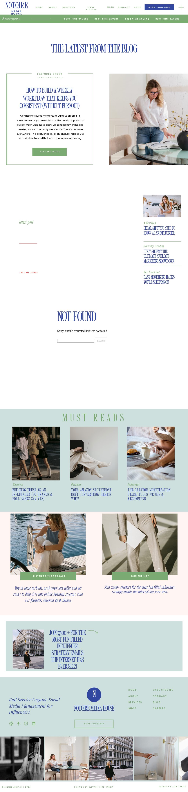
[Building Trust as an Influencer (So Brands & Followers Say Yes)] (36, 454)
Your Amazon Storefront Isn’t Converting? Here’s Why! (91, 494)
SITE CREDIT (106, 787)
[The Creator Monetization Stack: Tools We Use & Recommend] (151, 454)
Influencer (134, 484)
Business (18, 484)
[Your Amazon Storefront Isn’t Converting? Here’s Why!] (94, 454)
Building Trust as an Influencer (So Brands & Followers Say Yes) (32, 494)
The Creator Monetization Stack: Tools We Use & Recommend (149, 494)
